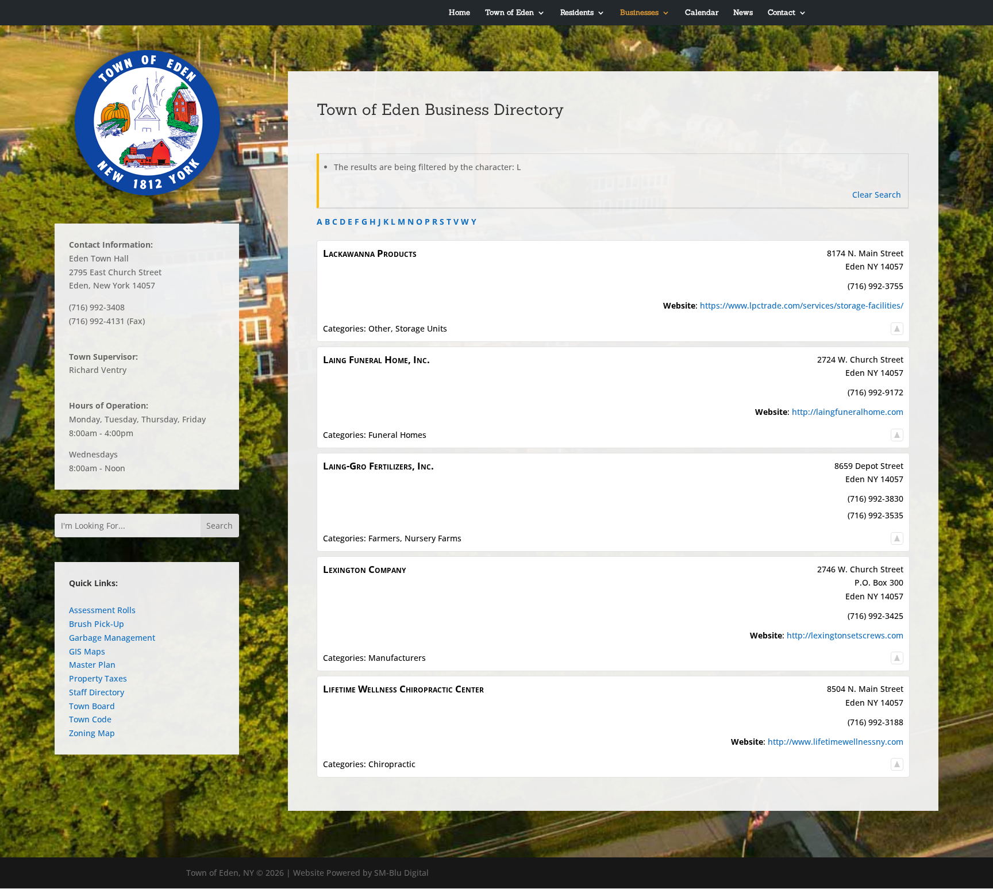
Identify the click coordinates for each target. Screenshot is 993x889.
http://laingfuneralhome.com (847, 411)
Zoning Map (92, 733)
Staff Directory (96, 692)
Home (459, 13)
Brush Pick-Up (96, 623)
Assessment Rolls (102, 610)
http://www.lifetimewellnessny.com (835, 741)
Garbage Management (112, 637)
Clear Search (876, 194)
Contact (781, 13)
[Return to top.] (897, 328)
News (743, 13)
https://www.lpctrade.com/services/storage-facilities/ (801, 305)
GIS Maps (87, 651)
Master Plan (92, 664)
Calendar (701, 13)
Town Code (90, 719)
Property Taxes (98, 678)
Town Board (92, 706)
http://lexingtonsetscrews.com (845, 635)
